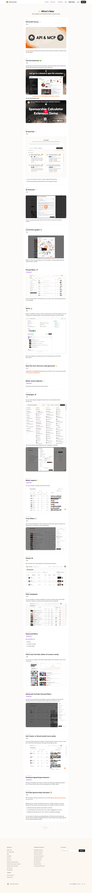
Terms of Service (10, 875)
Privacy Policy (10, 877)
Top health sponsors (38, 858)
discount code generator (34, 372)
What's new (9, 850)
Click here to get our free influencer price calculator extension (46, 96)
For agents (9, 856)
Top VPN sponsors (37, 860)
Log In (78, 2)
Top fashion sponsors (38, 852)
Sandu (74, 884)
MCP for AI (9, 860)
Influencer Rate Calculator (12, 866)
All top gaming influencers (39, 866)
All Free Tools (9, 868)
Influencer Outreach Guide (12, 862)
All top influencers (37, 864)
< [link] (42, 827)
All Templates (10, 870)
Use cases (53, 2)
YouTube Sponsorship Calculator (14, 864)
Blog (8, 854)
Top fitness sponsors (38, 854)
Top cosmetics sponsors (39, 856)
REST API (9, 858)
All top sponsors (37, 862)
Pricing (46, 2)
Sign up (83, 2)
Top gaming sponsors (38, 850)
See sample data (10, 852)
